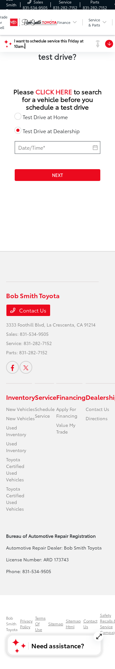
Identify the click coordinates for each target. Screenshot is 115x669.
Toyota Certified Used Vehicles (15, 469)
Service (45, 396)
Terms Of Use (40, 623)
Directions (97, 418)
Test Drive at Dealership (51, 130)
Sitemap (55, 623)
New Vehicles (20, 409)
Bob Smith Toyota (12, 623)
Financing (71, 396)
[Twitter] (25, 367)
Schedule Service (45, 412)
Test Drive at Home (45, 116)
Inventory (20, 396)
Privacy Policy (26, 623)
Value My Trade (65, 428)
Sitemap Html (73, 623)
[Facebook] (12, 367)
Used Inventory (16, 430)
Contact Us (32, 310)
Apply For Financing (66, 412)
